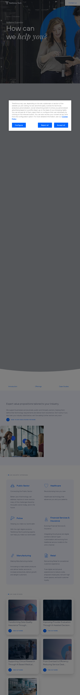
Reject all (45, 125)
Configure (19, 125)
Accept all (61, 125)
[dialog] (40, 115)
